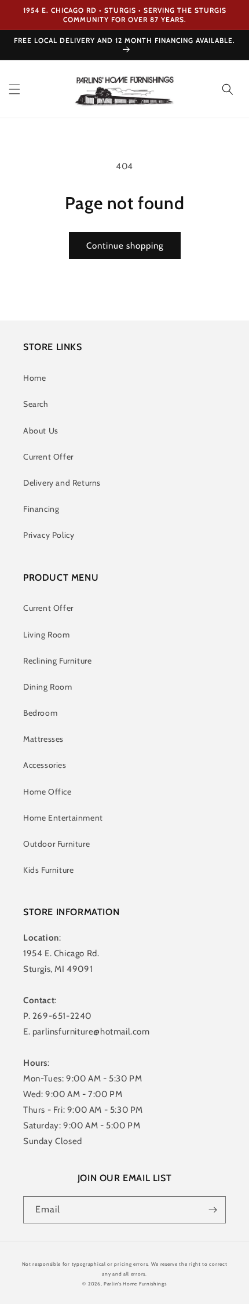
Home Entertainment (63, 818)
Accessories (45, 765)
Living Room (46, 634)
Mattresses (43, 739)
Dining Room (47, 687)
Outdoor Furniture (56, 844)
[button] (14, 89)
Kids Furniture (48, 870)
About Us (40, 430)
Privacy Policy (48, 535)
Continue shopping (124, 246)
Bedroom (40, 713)
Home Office (47, 791)
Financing (41, 509)
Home (34, 378)
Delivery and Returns (62, 483)
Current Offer (48, 456)
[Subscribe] (212, 1209)
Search (36, 404)
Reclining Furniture (57, 660)
